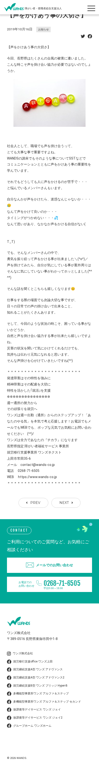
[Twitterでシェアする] (83, 37)
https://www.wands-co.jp (37, 477)
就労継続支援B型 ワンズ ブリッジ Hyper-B (40, 685)
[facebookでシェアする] (90, 37)
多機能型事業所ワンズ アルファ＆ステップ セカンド (47, 701)
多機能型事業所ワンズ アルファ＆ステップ (41, 693)
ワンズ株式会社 (23, 653)
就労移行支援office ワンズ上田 (33, 661)
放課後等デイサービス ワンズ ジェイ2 (37, 717)
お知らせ (43, 29)
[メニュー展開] (92, 7)
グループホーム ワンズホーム (32, 725)
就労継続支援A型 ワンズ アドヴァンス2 (38, 677)
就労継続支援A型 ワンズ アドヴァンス (38, 669)
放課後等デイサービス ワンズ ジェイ (37, 709)
